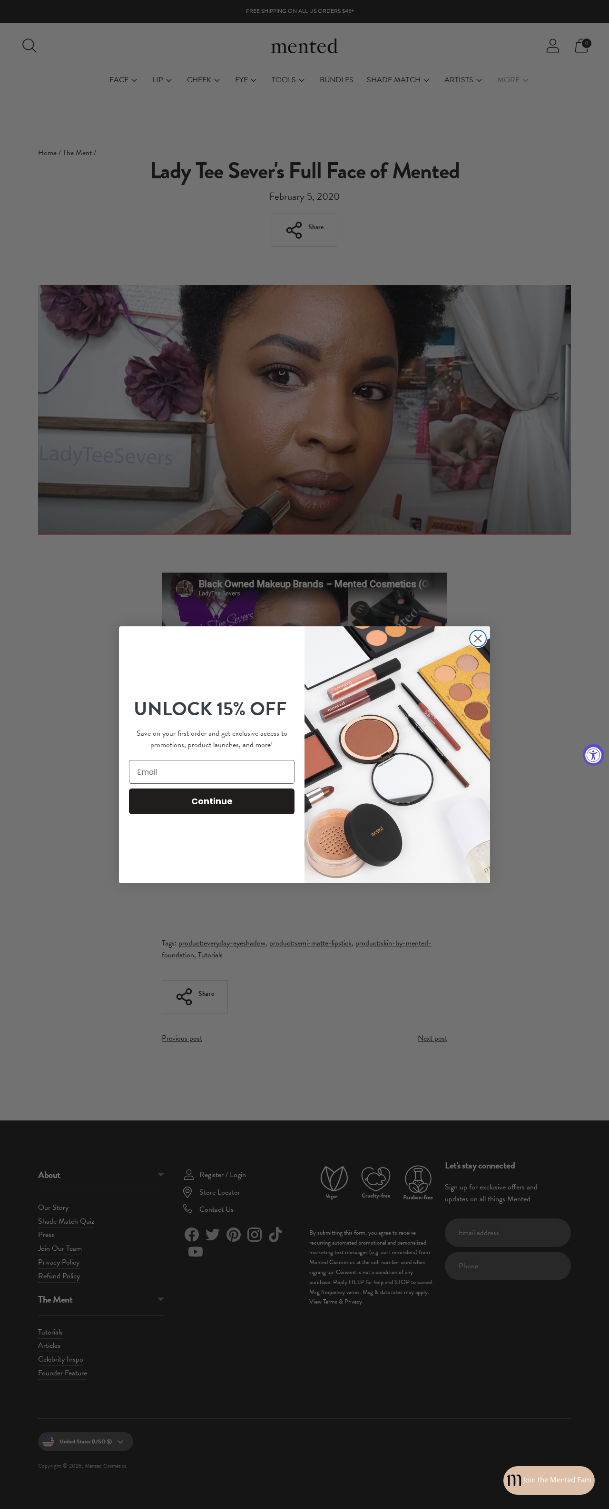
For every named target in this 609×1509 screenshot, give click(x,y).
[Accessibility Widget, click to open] (593, 754)
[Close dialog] (478, 638)
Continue (212, 801)
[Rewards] (549, 1480)
